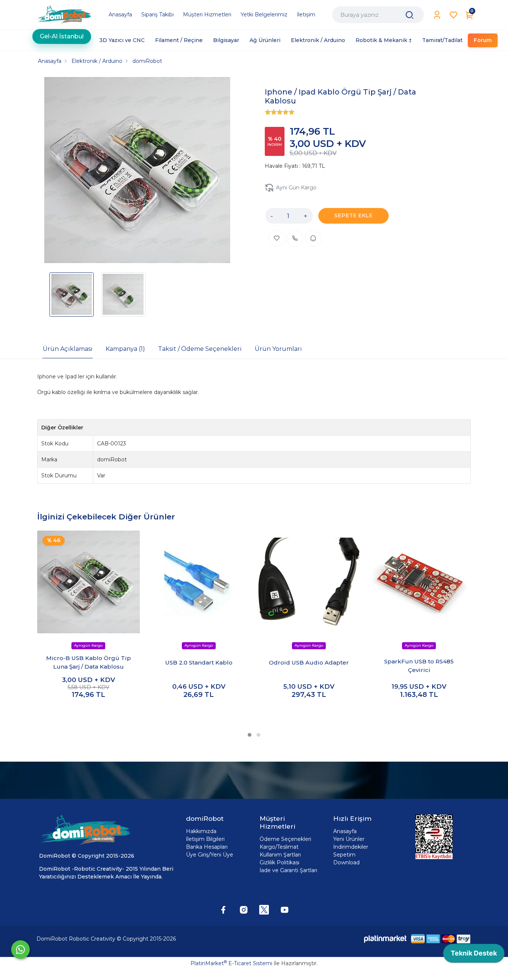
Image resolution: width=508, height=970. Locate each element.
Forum (483, 40)
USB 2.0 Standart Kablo (198, 662)
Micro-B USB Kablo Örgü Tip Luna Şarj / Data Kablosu (88, 662)
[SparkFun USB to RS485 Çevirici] (419, 582)
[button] (249, 735)
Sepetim (344, 854)
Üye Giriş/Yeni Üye (209, 854)
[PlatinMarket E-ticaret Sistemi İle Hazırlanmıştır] (385, 938)
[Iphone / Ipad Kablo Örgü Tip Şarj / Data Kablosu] (137, 171)
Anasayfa (345, 831)
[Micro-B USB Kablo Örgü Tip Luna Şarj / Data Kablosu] (88, 582)
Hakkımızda (201, 831)
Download (346, 862)
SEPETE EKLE (353, 215)
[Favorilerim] (453, 15)
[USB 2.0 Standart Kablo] (198, 582)
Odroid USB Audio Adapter (309, 662)
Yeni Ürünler (348, 839)
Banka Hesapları (207, 846)
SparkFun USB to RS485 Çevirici (419, 665)
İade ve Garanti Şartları (288, 870)
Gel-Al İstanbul (62, 39)
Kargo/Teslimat (279, 846)
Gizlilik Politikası (279, 862)
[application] (474, 955)
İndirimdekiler (350, 846)
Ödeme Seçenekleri (285, 839)
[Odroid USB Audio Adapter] (308, 582)
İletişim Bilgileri (205, 839)
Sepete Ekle (88, 710)
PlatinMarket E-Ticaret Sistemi (231, 963)
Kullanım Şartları (280, 854)
